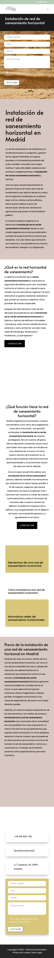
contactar (15, 343)
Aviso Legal (37, 952)
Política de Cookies (21, 952)
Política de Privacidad (36, 949)
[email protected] (24, 850)
